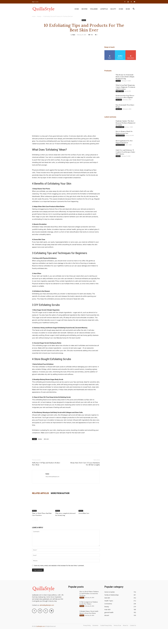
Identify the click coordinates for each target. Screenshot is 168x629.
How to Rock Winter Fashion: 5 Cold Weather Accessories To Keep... (89, 593)
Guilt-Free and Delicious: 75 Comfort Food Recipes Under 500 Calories (125, 152)
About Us (125, 625)
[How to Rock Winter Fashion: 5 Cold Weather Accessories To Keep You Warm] (73, 594)
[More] (93, 39)
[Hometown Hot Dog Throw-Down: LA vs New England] (109, 98)
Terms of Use (117, 625)
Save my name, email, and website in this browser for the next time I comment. (59, 565)
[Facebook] (124, 2)
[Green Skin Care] (89, 504)
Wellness (94, 9)
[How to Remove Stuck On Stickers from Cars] (109, 133)
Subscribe (131, 51)
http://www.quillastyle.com (52, 476)
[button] (133, 9)
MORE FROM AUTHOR (60, 493)
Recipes (84, 9)
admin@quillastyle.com (47, 605)
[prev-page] (33, 519)
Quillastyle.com (40, 626)
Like (110, 51)
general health (120, 127)
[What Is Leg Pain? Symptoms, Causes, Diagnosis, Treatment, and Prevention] (109, 87)
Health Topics (119, 91)
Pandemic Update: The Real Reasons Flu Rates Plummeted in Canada (125, 123)
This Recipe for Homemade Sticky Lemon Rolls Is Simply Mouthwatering (125, 77)
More (128, 9)
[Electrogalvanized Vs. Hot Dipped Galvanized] (109, 143)
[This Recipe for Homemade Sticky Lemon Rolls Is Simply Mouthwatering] (109, 77)
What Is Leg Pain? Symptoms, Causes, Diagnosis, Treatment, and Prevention (125, 87)
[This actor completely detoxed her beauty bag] (66, 504)
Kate (73, 34)
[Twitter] (131, 2)
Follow (120, 51)
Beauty (113, 9)
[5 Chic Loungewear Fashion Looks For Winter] (73, 604)
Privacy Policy (87, 625)
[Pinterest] (84, 39)
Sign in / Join (35, 1)
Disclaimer (95, 625)
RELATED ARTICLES (40, 493)
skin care (46, 439)
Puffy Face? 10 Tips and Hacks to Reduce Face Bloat (46, 464)
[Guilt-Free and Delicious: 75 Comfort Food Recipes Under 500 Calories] (109, 152)
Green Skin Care (84, 513)
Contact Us (133, 625)
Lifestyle (104, 9)
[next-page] (36, 519)
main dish (118, 99)
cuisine (118, 156)
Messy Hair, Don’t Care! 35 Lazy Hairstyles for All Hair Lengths (85, 464)
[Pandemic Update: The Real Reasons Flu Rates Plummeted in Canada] (109, 123)
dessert (118, 80)
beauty (40, 439)
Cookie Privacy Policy (106, 625)
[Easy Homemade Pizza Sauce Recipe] (109, 107)
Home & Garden (120, 135)
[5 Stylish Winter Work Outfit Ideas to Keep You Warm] (73, 613)
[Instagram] (128, 2)
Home (77, 9)
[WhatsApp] (88, 39)
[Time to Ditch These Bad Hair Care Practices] (42, 504)
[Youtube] (134, 2)
